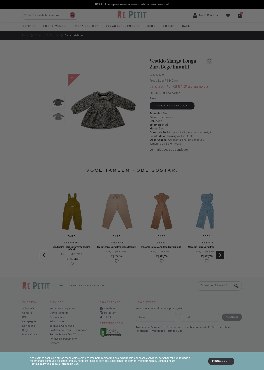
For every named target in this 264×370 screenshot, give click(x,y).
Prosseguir (221, 361)
